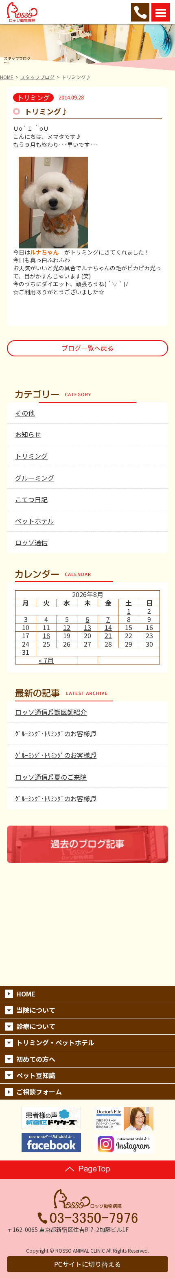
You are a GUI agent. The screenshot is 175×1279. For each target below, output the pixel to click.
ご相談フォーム (39, 1091)
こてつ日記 (31, 499)
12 (66, 627)
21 (108, 635)
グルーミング (34, 478)
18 (46, 635)
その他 (25, 413)
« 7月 (46, 660)
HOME (6, 76)
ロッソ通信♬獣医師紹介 (51, 712)
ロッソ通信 (31, 542)
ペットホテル (34, 521)
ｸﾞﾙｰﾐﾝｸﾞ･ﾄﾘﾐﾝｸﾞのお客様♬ (55, 733)
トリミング (31, 456)
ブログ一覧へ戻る (87, 348)
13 (87, 627)
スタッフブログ (37, 76)
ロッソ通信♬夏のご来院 (51, 777)
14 (108, 627)
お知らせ (28, 434)
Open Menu (160, 12)
